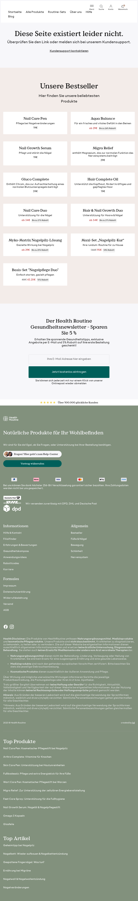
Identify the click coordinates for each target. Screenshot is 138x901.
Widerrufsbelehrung (15, 598)
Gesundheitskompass (16, 551)
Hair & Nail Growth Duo (103, 210)
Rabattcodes (11, 563)
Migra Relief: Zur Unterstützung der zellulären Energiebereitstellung (44, 791)
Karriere (8, 569)
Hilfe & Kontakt (12, 533)
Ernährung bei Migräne (17, 871)
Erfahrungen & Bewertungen (20, 545)
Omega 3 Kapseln (14, 816)
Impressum (9, 586)
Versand (8, 604)
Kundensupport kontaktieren (69, 51)
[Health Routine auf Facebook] (5, 627)
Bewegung (77, 545)
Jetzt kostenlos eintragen (69, 372)
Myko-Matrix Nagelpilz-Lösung (35, 240)
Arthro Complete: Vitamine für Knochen (27, 757)
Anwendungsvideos (15, 557)
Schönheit (77, 551)
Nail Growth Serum (35, 148)
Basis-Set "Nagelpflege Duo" (35, 270)
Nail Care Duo (35, 210)
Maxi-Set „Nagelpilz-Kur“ (102, 240)
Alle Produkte (35, 12)
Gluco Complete (35, 179)
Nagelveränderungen (16, 887)
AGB (6, 610)
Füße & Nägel (79, 539)
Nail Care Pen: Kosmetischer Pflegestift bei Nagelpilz (35, 748)
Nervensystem (79, 557)
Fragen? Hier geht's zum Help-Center (36, 454)
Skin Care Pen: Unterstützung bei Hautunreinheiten (34, 765)
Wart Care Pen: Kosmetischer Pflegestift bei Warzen (34, 782)
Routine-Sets (57, 12)
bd (133, 723)
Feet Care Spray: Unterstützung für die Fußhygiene (34, 799)
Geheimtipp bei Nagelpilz (18, 845)
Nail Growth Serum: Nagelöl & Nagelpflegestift (31, 807)
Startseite (15, 12)
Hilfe (89, 12)
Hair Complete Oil (103, 179)
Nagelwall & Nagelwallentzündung (24, 879)
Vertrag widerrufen (32, 463)
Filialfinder (10, 539)
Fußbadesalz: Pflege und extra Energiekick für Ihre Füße (37, 774)
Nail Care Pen (35, 118)
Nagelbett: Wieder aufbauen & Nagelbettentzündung (35, 854)
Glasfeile (8, 824)
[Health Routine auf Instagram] (11, 627)
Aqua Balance (103, 118)
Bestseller (76, 533)
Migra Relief (103, 148)
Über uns (76, 12)
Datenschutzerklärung (16, 592)
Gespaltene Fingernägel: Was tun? (23, 862)
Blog (11, 16)
